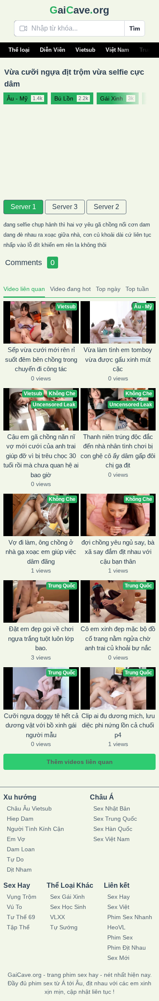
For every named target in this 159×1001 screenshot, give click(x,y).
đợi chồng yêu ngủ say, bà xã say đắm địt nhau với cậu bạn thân (117, 552)
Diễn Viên (52, 50)
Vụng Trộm (21, 896)
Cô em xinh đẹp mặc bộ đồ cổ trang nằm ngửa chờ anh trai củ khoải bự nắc (118, 638)
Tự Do (15, 859)
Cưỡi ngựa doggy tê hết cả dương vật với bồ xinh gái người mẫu (41, 725)
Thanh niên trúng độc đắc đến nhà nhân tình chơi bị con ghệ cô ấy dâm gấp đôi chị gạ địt (118, 451)
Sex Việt (118, 906)
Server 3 (65, 206)
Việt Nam (117, 50)
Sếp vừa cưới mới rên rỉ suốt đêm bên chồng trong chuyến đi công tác (41, 359)
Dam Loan (21, 849)
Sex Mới (118, 957)
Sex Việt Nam (111, 839)
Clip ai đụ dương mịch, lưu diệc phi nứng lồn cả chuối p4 (118, 725)
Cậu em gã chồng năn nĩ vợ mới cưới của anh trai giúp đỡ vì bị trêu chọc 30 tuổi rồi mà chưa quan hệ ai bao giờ (40, 455)
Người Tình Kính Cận (35, 828)
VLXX (57, 917)
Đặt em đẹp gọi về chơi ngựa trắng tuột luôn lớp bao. (41, 638)
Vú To (14, 906)
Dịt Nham (19, 869)
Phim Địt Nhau (126, 947)
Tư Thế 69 (21, 917)
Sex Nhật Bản (111, 808)
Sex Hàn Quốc (112, 828)
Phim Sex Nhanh (129, 917)
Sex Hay (118, 896)
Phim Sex (120, 937)
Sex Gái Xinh (67, 896)
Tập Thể (18, 927)
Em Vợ (16, 839)
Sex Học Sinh (68, 906)
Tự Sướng (64, 927)
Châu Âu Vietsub (29, 808)
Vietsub (85, 50)
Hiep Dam (20, 818)
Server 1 (23, 206)
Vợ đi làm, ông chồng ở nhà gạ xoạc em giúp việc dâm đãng (41, 552)
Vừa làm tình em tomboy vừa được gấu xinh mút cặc (118, 359)
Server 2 (106, 206)
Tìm (134, 28)
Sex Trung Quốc (115, 818)
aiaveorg (79, 10)
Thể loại (19, 50)
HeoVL (116, 927)
